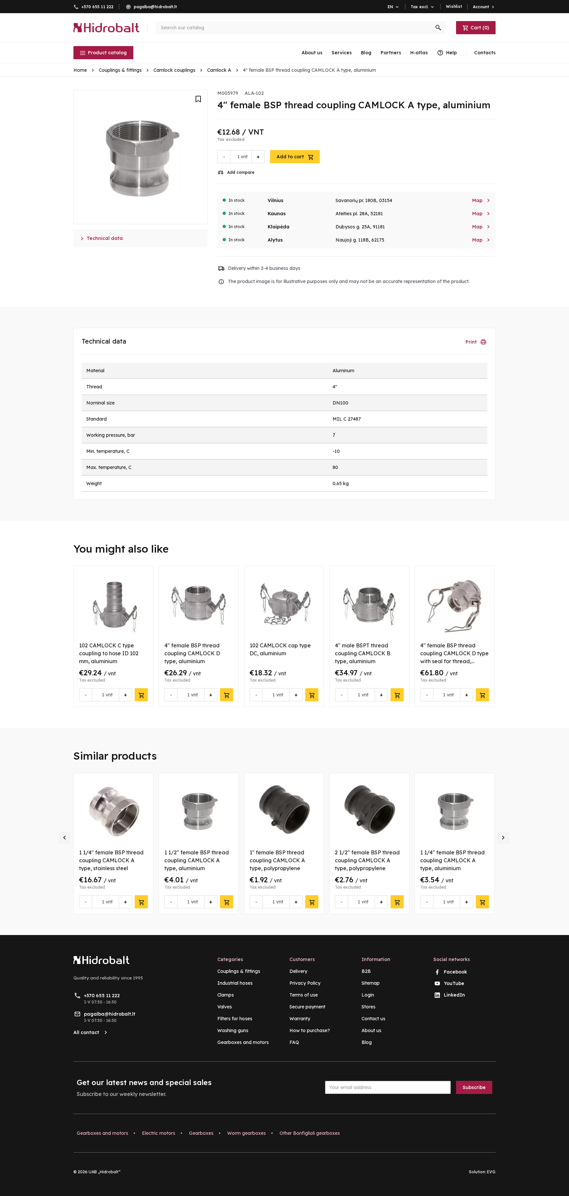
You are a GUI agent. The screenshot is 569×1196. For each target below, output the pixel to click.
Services (342, 53)
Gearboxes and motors (243, 1042)
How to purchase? (309, 1030)
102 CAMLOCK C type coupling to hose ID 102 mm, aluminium (109, 653)
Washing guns (232, 1030)
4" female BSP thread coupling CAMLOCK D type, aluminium (192, 653)
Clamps (225, 995)
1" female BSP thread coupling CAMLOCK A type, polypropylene (277, 860)
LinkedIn (454, 995)
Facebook (455, 972)
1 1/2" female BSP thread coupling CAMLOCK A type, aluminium (196, 860)
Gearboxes (201, 1133)
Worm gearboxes (246, 1133)
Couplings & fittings (238, 971)
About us (312, 53)
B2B (366, 971)
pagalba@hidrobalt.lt (155, 6)
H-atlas (419, 53)
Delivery (298, 971)
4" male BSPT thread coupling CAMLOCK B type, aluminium (362, 653)
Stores (368, 1007)
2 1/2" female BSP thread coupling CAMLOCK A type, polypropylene (367, 860)
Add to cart (291, 157)
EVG (491, 1171)
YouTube (454, 983)
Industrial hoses (235, 983)
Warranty (299, 1019)
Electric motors (158, 1133)
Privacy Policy (304, 983)
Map (481, 200)
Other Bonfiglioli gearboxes (310, 1133)
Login (368, 995)
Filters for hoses (234, 1019)
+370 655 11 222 (97, 6)
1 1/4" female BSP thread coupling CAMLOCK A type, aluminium (452, 860)
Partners (391, 53)
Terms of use (303, 995)
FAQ (294, 1042)
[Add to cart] (141, 694)
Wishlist (454, 6)
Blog (366, 53)
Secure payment (307, 1007)
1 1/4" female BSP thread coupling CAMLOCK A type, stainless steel (111, 860)
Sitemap (371, 983)
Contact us (373, 1019)
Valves (224, 1007)
